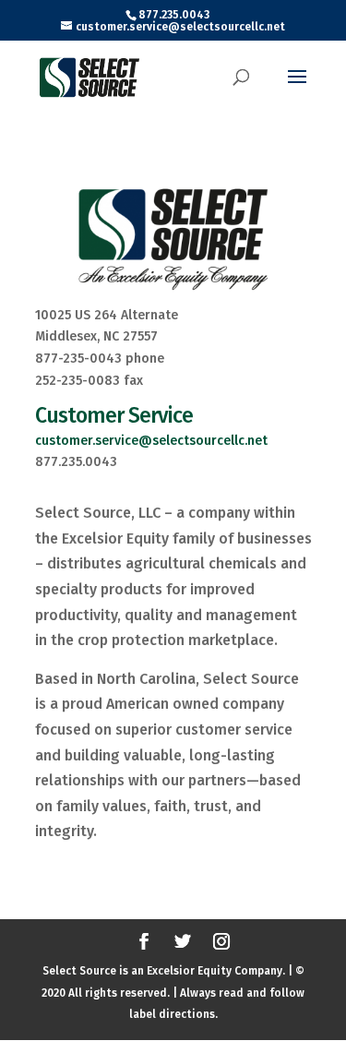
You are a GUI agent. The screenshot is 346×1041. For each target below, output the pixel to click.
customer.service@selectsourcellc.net (151, 441)
